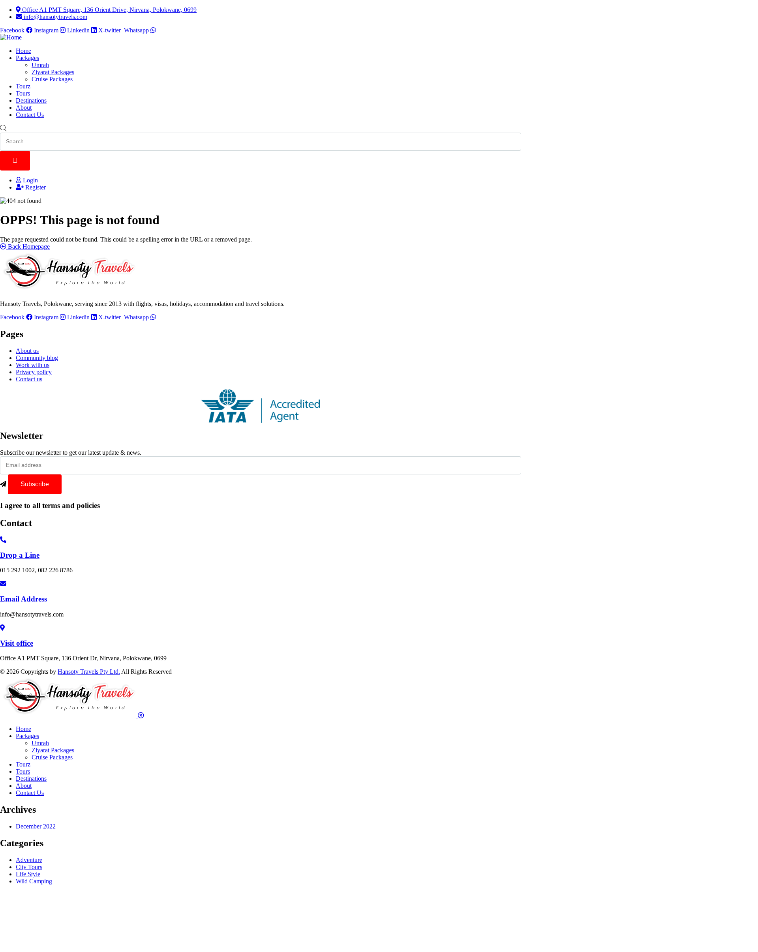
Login (29, 180)
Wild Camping (34, 881)
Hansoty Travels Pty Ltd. (89, 671)
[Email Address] (3, 583)
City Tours (29, 867)
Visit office (16, 643)
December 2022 (36, 826)
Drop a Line (19, 555)
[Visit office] (2, 627)
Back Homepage (28, 246)
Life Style (28, 874)
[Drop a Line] (3, 539)
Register (35, 187)
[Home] (11, 37)
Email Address (23, 599)
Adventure (29, 859)
